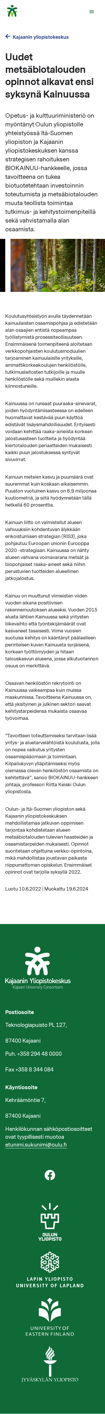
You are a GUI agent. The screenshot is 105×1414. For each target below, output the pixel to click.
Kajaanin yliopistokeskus (41, 37)
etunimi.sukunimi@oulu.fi (36, 1145)
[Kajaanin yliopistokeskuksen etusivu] (14, 15)
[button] (91, 11)
